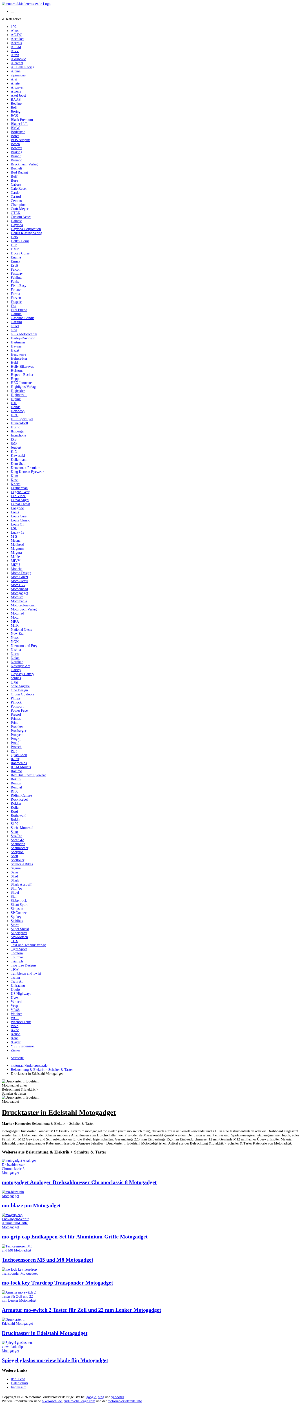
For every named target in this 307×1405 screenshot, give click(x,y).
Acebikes (17, 39)
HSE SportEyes (22, 419)
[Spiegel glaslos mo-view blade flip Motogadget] (20, 1351)
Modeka (16, 569)
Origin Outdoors (22, 694)
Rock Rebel (19, 799)
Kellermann (19, 459)
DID (14, 245)
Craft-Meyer (19, 209)
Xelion (15, 1034)
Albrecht (17, 63)
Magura (16, 552)
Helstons (17, 370)
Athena (16, 91)
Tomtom (17, 953)
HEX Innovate (21, 383)
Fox (13, 306)
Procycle (17, 735)
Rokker (16, 803)
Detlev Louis (20, 241)
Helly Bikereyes (22, 366)
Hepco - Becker (22, 374)
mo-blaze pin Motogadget (31, 1205)
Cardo (15, 192)
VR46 (15, 1010)
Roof (14, 811)
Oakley (16, 670)
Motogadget (19, 593)
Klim (14, 476)
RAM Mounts (21, 767)
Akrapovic (18, 59)
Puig (14, 751)
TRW (15, 969)
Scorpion (17, 852)
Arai (14, 79)
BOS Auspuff (20, 140)
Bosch (15, 144)
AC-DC (16, 35)
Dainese (16, 221)
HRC (14, 415)
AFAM (16, 47)
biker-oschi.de (52, 1401)
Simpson (17, 909)
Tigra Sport (19, 949)
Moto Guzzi (19, 577)
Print (14, 722)
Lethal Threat (20, 504)
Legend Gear (20, 492)
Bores (15, 136)
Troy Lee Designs (23, 965)
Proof (15, 743)
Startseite (17, 1058)
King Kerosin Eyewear (27, 472)
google (91, 1397)
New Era (17, 633)
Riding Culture (21, 795)
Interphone (18, 435)
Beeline (16, 103)
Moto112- (18, 585)
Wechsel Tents (21, 1022)
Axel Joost (18, 95)
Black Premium (22, 120)
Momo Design (21, 573)
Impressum (18, 1387)
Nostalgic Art (20, 666)
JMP (14, 443)
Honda (15, 407)
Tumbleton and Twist (26, 973)
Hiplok (16, 399)
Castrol (16, 196)
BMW (15, 128)
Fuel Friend (19, 310)
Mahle (15, 557)
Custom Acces (21, 217)
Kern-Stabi (18, 463)
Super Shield (20, 929)
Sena (14, 872)
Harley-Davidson (23, 338)
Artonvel (17, 87)
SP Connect (19, 913)
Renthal (16, 787)
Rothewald (18, 815)
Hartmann (18, 342)
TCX (14, 941)
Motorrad (17, 613)
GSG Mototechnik (24, 334)
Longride (17, 508)
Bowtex (16, 148)
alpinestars (18, 75)
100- (14, 27)
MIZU (15, 565)
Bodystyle (18, 132)
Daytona (17, 225)
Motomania (19, 601)
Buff (14, 176)
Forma (15, 294)
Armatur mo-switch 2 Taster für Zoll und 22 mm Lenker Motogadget (81, 1310)
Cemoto (16, 201)
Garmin (16, 314)
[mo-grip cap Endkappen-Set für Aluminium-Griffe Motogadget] (20, 1227)
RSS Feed (18, 1379)
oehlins (16, 678)
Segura (16, 868)
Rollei (15, 807)
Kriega (15, 484)
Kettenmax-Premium (25, 468)
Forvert (16, 298)
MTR (15, 625)
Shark (15, 880)
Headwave (18, 354)
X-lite (15, 1030)
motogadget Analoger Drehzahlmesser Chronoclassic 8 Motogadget (79, 1182)
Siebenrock (19, 900)
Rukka (15, 820)
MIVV (15, 561)
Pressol (16, 714)
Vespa (15, 1006)
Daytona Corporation (26, 229)
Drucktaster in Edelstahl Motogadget (44, 1333)
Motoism (17, 597)
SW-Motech (19, 937)
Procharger (18, 731)
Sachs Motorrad (22, 828)
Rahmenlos (19, 763)
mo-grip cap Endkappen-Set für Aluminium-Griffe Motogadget (75, 1237)
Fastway (17, 273)
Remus (16, 783)
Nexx (15, 637)
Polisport (17, 706)
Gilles (15, 326)
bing (101, 1397)
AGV (15, 51)
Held (14, 362)
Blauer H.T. (19, 124)
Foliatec (16, 290)
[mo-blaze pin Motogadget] (20, 1196)
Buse (14, 180)
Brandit (16, 156)
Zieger (15, 1050)
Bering (15, 112)
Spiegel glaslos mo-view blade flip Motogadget (55, 1360)
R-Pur (15, 759)
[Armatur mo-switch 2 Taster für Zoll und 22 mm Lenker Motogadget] (20, 1300)
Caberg (16, 184)
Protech (16, 747)
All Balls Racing (22, 67)
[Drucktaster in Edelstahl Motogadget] (20, 1323)
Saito (14, 832)
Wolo (14, 1026)
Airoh (15, 55)
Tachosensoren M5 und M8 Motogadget (47, 1260)
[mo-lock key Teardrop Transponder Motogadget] (20, 1273)
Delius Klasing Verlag (26, 233)
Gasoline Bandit (22, 318)
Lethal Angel (20, 500)
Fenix (15, 281)
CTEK (15, 213)
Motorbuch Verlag (24, 609)
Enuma (16, 257)
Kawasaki (18, 455)
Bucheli (16, 168)
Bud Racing (19, 172)
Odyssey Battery (22, 674)
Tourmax (17, 957)
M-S (14, 536)
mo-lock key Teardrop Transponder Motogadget (57, 1283)
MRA (15, 621)
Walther (16, 1014)
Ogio (14, 682)
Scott (14, 856)
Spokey (16, 917)
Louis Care (19, 516)
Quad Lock (19, 755)
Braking (16, 152)
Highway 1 (19, 395)
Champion (18, 205)
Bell (14, 107)
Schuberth (18, 844)
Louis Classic (20, 520)
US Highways (21, 993)
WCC (15, 1018)
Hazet (15, 350)
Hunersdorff (19, 423)
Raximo (16, 771)
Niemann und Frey (24, 646)
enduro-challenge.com (79, 1401)
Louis (15, 512)
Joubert (16, 447)
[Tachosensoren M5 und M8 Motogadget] (20, 1250)
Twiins (15, 977)
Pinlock (16, 702)
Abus (14, 31)
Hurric (15, 427)
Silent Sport (19, 904)
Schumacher (19, 848)
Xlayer (15, 1042)
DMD (15, 249)
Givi (14, 330)
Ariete (15, 83)
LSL (14, 528)
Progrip (16, 739)
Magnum (17, 548)
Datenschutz (19, 1383)
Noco (15, 654)
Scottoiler (17, 860)
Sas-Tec (16, 836)
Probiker (17, 726)
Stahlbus (17, 921)
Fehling (16, 277)
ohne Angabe (20, 686)
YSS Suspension (23, 1046)
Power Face (19, 710)
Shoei (15, 892)
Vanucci (16, 1002)
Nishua (16, 650)
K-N (14, 451)
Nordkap (17, 662)
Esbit (14, 265)
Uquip (15, 989)
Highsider (18, 391)
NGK (15, 641)
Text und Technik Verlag (28, 945)
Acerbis (16, 43)
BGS (14, 116)
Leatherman (19, 488)
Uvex (15, 998)
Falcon (15, 269)
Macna (15, 540)
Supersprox (19, 933)
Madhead (17, 544)
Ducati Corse (20, 253)
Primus (16, 718)
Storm (15, 925)
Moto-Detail (19, 581)
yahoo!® (117, 1397)
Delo (14, 237)
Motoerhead (19, 589)
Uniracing (18, 985)
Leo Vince (18, 496)
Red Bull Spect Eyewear (28, 775)
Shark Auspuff (21, 884)
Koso (14, 480)
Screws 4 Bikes (22, 864)
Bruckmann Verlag (24, 164)
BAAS (16, 99)
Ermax (15, 261)
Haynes (16, 346)
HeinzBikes (19, 358)
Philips (15, 698)
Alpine (15, 71)
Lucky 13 (17, 532)
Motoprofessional (23, 605)
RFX (14, 791)
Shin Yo (16, 888)
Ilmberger (17, 431)
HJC (14, 403)
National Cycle (21, 629)
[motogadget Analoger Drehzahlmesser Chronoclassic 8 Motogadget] (20, 1173)
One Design (19, 690)
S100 (14, 824)
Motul (15, 617)
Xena (14, 1038)
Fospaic (16, 302)
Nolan (15, 658)
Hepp (15, 379)
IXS (14, 439)
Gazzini (16, 322)
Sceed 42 (17, 840)
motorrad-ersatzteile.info (125, 1401)
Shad (14, 876)
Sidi (13, 896)
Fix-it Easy (18, 285)
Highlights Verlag (23, 387)
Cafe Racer (19, 188)
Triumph (17, 961)
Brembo (16, 160)
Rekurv (16, 779)
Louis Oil (17, 524)
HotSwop (17, 411)
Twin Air (17, 981)
